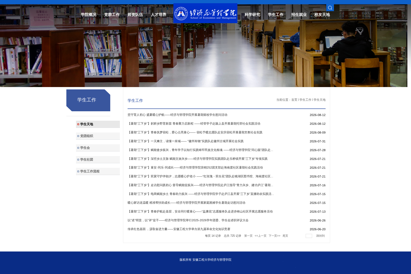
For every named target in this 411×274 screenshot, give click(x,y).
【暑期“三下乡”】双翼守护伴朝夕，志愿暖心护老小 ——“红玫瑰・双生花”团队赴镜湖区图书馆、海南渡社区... (200, 176)
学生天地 (320, 99)
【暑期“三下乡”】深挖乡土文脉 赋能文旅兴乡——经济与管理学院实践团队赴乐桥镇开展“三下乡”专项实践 (198, 158)
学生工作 (305, 99)
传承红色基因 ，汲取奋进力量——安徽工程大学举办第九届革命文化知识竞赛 (179, 229)
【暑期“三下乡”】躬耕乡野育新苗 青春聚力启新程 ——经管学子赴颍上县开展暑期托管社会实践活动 (194, 123)
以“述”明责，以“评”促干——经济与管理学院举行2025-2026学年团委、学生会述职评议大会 (188, 220)
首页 (294, 99)
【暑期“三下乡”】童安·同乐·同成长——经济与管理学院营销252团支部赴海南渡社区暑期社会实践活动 (195, 167)
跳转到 (321, 235)
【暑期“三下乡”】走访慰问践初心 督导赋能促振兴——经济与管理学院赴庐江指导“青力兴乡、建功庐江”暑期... (200, 185)
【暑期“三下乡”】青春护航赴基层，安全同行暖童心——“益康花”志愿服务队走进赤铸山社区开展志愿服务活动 (200, 211)
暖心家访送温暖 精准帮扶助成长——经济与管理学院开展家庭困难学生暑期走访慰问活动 (186, 202)
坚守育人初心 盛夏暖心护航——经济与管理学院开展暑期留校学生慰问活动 (177, 114)
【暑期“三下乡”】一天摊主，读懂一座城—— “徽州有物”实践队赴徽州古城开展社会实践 (186, 141)
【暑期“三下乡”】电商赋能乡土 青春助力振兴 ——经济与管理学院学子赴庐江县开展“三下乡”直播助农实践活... (201, 194)
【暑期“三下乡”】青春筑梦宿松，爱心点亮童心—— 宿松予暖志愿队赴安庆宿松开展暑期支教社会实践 (195, 132)
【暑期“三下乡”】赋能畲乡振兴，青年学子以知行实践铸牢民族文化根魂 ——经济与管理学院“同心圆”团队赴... (200, 150)
